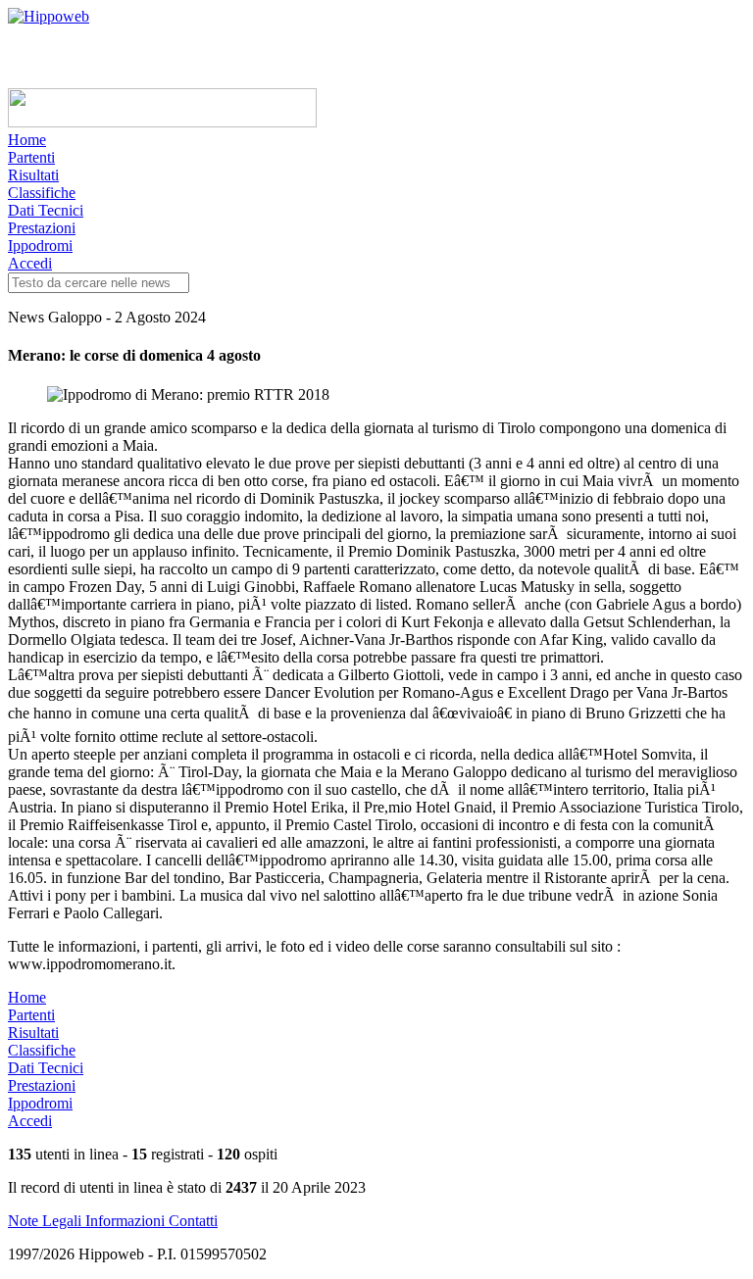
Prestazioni (41, 228)
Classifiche (41, 192)
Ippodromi (40, 245)
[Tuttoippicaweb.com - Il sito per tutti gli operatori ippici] (162, 122)
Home (27, 139)
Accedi (30, 263)
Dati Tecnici (45, 210)
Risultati (33, 175)
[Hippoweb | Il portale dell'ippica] (48, 16)
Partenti (31, 157)
